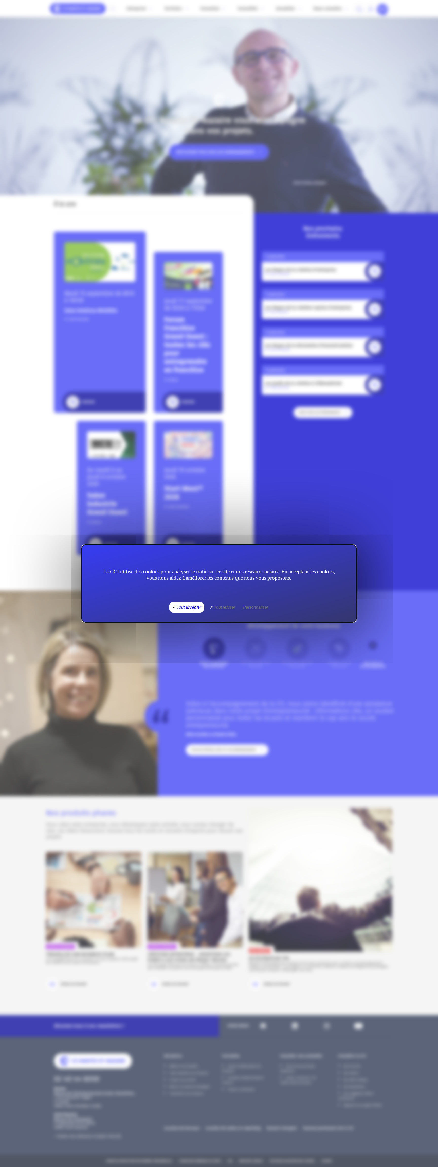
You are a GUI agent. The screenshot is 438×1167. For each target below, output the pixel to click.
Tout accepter (188, 607)
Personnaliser (255, 607)
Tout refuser (224, 607)
